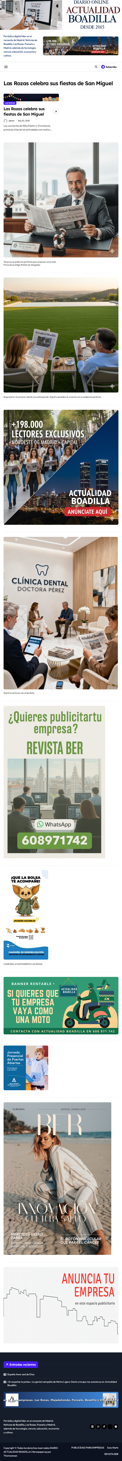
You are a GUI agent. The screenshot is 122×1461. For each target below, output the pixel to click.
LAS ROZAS (10, 103)
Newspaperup (39, 1451)
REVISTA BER (111, 1454)
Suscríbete (112, 1447)
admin (11, 120)
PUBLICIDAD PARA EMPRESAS (87, 1447)
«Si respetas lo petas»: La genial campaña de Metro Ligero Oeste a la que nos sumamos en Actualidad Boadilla (62, 1383)
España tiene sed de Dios (20, 1374)
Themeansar (10, 1455)
